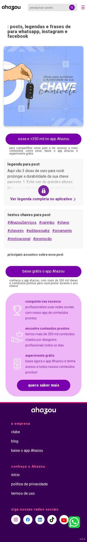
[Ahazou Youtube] (64, 519)
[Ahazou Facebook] (27, 519)
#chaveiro (15, 230)
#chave (63, 222)
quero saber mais (43, 385)
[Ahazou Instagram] (15, 519)
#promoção (42, 239)
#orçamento (62, 230)
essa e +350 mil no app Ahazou (43, 139)
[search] (72, 7)
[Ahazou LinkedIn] (40, 519)
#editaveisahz (38, 230)
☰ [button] (83, 7)
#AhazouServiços (21, 222)
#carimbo (47, 222)
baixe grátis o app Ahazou (43, 271)
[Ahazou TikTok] (52, 519)
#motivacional (18, 239)
